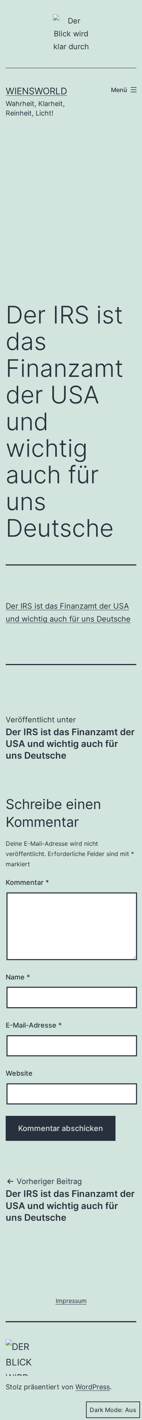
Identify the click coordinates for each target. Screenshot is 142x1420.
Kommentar (27, 882)
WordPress (92, 1387)
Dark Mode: (106, 1410)
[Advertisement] (71, 215)
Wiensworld (36, 91)
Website (19, 1073)
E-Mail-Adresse (34, 1025)
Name (18, 977)
